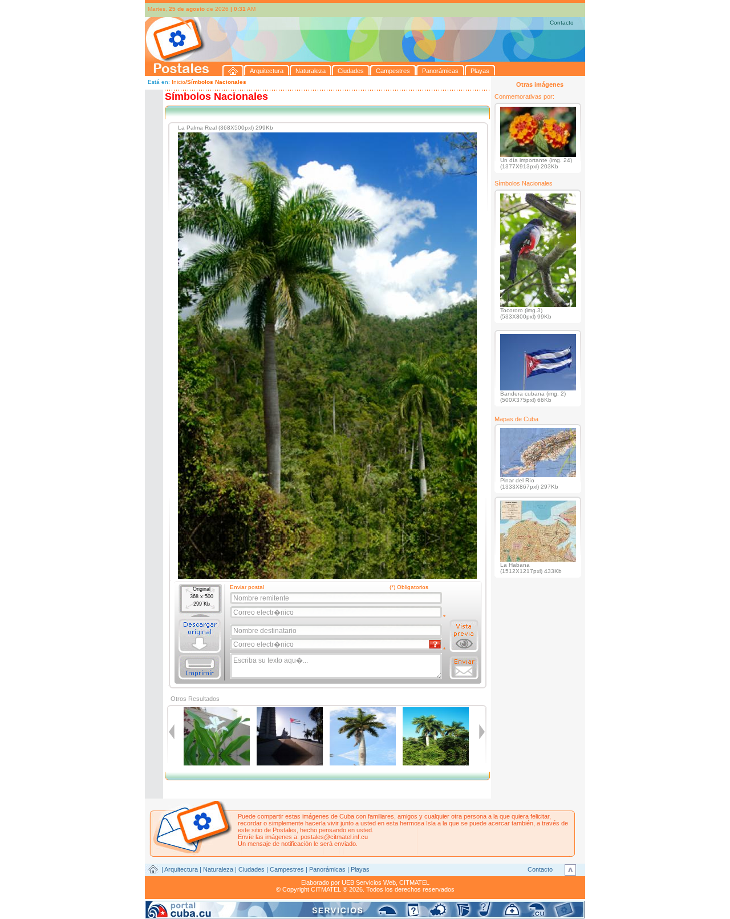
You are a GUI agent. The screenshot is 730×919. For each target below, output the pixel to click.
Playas (360, 869)
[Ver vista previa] (463, 635)
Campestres (287, 869)
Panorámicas (327, 869)
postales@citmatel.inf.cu (334, 836)
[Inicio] (233, 70)
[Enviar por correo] (463, 667)
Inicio (178, 82)
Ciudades (251, 869)
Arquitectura (181, 869)
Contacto (562, 22)
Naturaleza (218, 869)
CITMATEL (414, 882)
